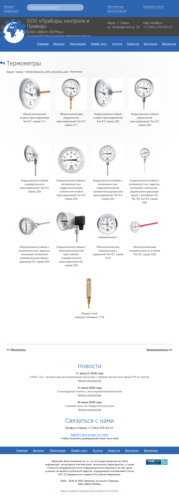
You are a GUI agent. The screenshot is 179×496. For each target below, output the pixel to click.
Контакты (150, 44)
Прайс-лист (99, 44)
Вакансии (169, 44)
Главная (42, 44)
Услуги (117, 44)
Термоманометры (157, 349)
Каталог (59, 44)
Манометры (18, 349)
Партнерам (78, 44)
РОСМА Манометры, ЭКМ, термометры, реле (47, 71)
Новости (133, 44)
